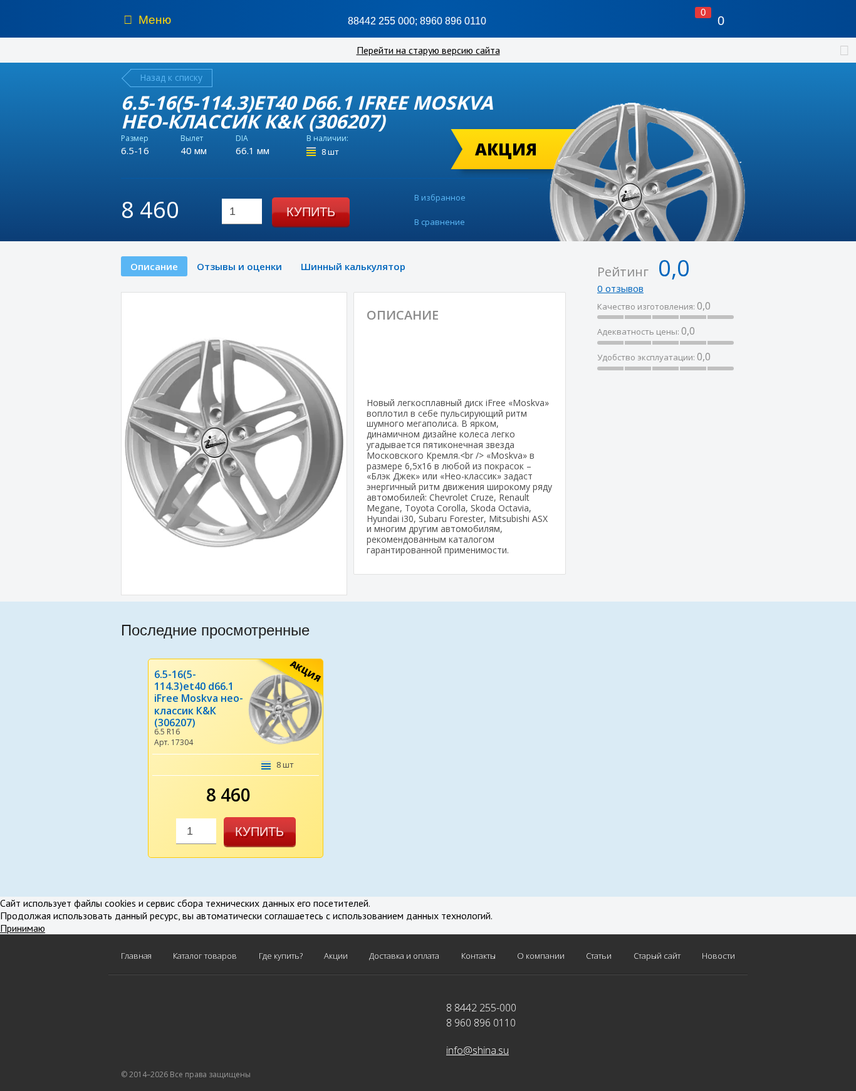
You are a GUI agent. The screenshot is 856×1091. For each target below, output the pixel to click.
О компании (541, 956)
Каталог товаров (205, 956)
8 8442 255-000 (481, 1008)
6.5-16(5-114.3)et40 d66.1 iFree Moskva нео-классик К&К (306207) (198, 698)
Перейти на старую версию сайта (428, 50)
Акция (506, 149)
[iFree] (485, 361)
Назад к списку (171, 77)
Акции (336, 956)
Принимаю (22, 928)
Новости (718, 956)
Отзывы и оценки (239, 266)
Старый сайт (657, 956)
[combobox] (242, 211)
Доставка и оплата (404, 956)
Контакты (478, 956)
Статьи (599, 956)
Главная (136, 956)
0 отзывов (620, 288)
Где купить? (281, 956)
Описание (154, 266)
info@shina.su (477, 1050)
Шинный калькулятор (353, 266)
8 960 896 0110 (481, 1023)
